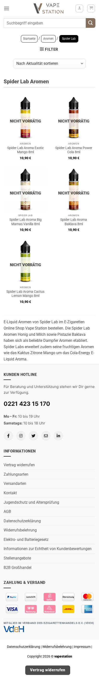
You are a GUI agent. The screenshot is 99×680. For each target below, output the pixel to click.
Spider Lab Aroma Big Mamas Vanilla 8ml (25, 222)
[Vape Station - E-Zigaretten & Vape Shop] (48, 8)
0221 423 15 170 (27, 403)
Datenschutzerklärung (22, 521)
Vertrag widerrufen (19, 465)
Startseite (29, 38)
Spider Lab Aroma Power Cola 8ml (73, 150)
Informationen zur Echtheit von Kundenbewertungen (48, 548)
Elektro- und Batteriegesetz (26, 539)
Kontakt (10, 493)
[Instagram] (21, 436)
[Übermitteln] (90, 23)
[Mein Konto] (79, 8)
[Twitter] (33, 436)
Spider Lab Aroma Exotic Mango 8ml (25, 150)
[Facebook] (8, 436)
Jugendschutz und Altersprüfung (31, 502)
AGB (7, 511)
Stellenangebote (17, 558)
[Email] (46, 436)
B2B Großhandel (17, 567)
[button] (6, 8)
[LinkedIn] (58, 436)
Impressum (82, 647)
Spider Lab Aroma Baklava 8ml (73, 222)
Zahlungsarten (16, 474)
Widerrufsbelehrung (20, 530)
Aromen (48, 38)
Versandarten (15, 483)
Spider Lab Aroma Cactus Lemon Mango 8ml (25, 294)
